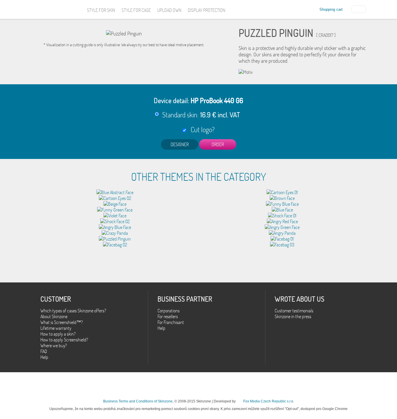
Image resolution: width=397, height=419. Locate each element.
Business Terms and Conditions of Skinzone (138, 401)
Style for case (136, 10)
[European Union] (359, 9)
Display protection (206, 10)
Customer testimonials (294, 311)
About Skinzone (53, 316)
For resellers (168, 316)
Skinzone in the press (293, 316)
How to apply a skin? (58, 334)
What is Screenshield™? (61, 322)
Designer (180, 144)
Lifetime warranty (55, 328)
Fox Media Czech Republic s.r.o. (268, 401)
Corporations (169, 311)
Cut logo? (201, 129)
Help (44, 357)
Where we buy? (53, 345)
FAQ (43, 351)
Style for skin (101, 10)
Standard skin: (201, 114)
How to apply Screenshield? (64, 340)
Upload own (169, 10)
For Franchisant (171, 322)
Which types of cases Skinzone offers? (73, 311)
